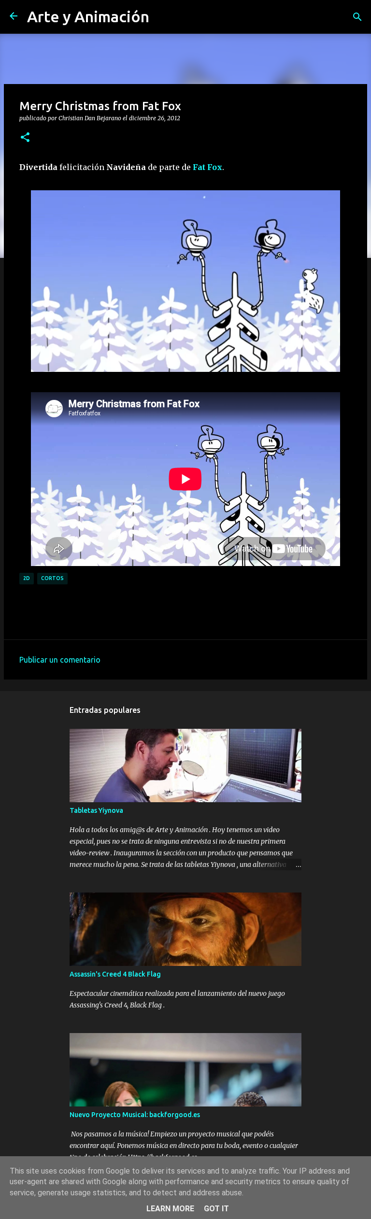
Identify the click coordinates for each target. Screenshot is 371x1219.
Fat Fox (207, 167)
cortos (52, 578)
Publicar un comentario (59, 659)
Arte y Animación (88, 16)
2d (26, 578)
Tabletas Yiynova (96, 810)
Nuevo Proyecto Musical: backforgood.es (135, 1115)
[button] (25, 137)
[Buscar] (357, 16)
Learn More (170, 1208)
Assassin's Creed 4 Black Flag (115, 974)
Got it (216, 1208)
